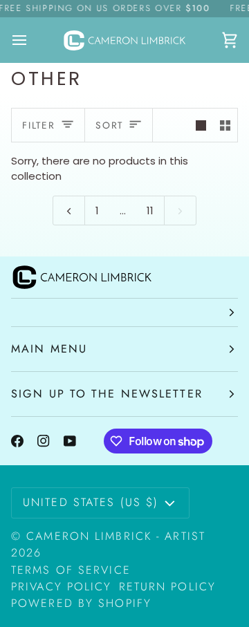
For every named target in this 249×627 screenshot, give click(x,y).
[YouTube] (70, 441)
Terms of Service (71, 570)
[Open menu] (32, 40)
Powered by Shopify (81, 603)
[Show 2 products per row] (225, 125)
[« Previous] (69, 210)
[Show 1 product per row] (201, 125)
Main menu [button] (49, 349)
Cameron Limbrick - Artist (115, 536)
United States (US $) (90, 502)
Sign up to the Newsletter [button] (107, 394)
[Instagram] (43, 441)
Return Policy (167, 587)
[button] (124, 312)
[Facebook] (17, 441)
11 (150, 210)
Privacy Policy (61, 587)
